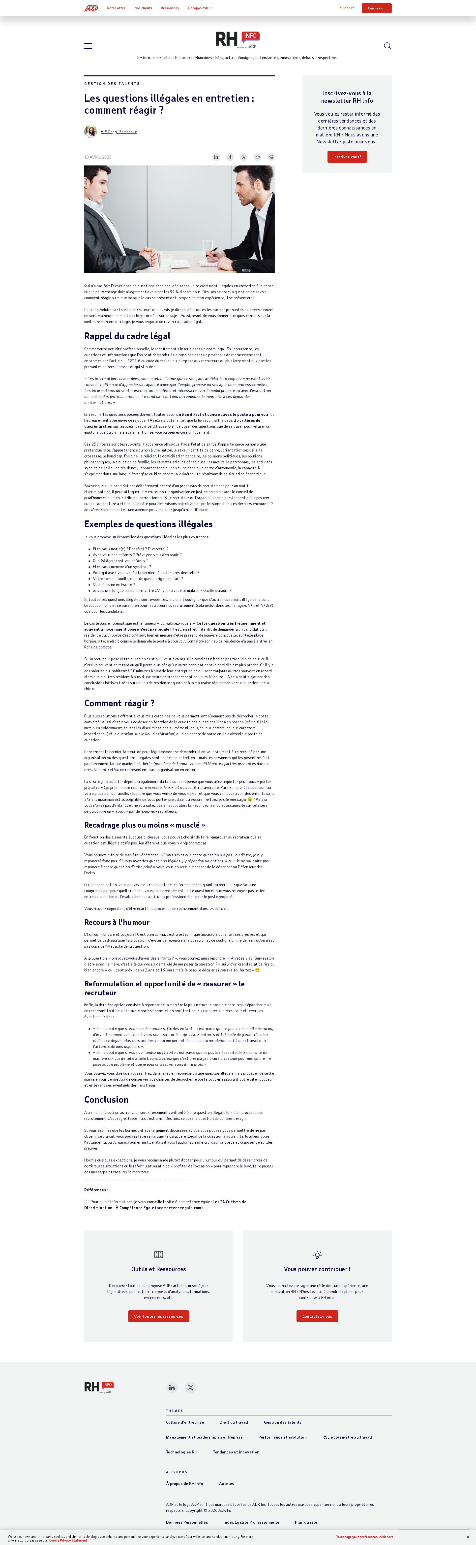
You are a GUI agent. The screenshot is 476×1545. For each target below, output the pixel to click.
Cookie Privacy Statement (68, 1540)
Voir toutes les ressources (158, 1316)
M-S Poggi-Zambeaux (119, 131)
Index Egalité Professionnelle (251, 1522)
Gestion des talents (112, 83)
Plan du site (306, 1522)
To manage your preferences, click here (364, 1537)
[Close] (468, 1537)
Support (347, 8)
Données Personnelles (187, 1522)
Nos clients (143, 8)
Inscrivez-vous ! (347, 156)
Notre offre (116, 8)
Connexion (377, 8)
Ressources (170, 8)
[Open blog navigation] (88, 46)
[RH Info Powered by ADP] (237, 40)
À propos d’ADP (199, 8)
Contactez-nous (317, 1316)
